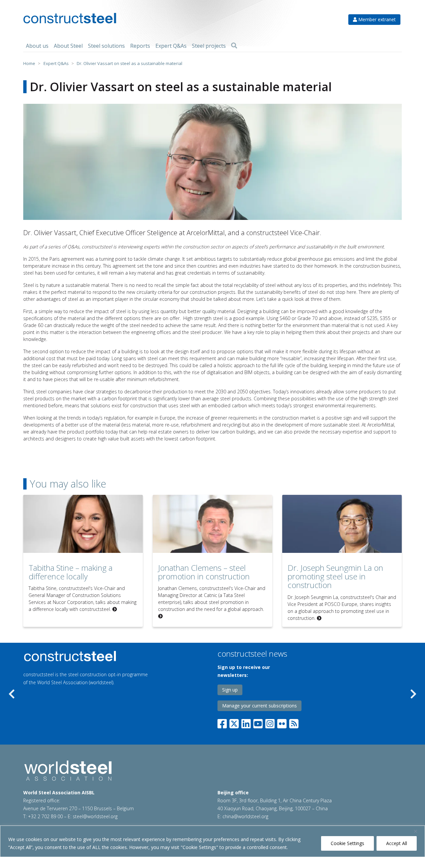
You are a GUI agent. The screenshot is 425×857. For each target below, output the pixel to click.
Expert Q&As (56, 63)
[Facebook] (223, 722)
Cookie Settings (347, 843)
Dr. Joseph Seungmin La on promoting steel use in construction (335, 576)
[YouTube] (258, 722)
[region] (212, 841)
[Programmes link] (99, 656)
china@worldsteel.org (245, 816)
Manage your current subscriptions (259, 705)
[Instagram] (270, 722)
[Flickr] (282, 722)
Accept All (396, 843)
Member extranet (376, 19)
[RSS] (293, 722)
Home (29, 63)
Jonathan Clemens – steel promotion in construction (204, 572)
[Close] (418, 831)
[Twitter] (234, 722)
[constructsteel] (69, 18)
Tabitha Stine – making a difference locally (71, 572)
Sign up (230, 690)
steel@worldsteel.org (95, 816)
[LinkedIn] (246, 722)
